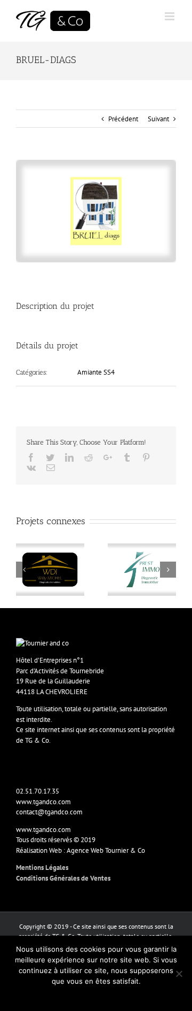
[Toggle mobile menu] (170, 16)
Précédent (123, 118)
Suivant (158, 118)
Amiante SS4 (96, 372)
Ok (96, 995)
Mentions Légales (42, 867)
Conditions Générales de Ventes (63, 878)
